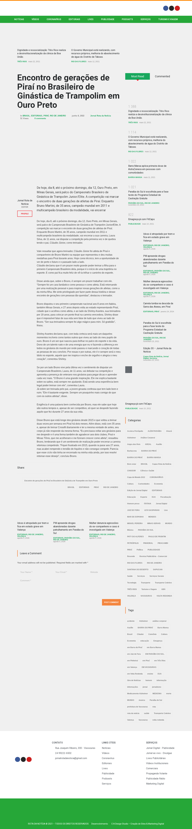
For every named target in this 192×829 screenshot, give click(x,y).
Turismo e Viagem (168, 19)
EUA (154, 497)
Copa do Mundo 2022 (136, 477)
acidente (131, 621)
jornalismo (156, 687)
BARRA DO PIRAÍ (148, 451)
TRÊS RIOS (22, 62)
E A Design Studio (120, 824)
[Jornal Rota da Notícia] (24, 189)
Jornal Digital (161, 504)
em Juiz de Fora (134, 654)
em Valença (132, 667)
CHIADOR (131, 471)
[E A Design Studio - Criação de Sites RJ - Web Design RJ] (110, 824)
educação (144, 641)
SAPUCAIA (158, 569)
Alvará (169, 431)
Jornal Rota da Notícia (100, 116)
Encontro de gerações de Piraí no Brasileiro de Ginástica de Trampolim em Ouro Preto (68, 91)
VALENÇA (21, 536)
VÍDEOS (35, 19)
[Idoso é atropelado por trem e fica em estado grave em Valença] (33, 506)
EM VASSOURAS (149, 667)
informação (161, 680)
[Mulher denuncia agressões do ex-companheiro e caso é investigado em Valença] (105, 506)
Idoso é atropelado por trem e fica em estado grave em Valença (33, 526)
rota (154, 707)
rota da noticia (133, 713)
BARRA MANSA (135, 177)
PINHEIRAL (148, 543)
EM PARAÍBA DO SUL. (154, 654)
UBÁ (163, 589)
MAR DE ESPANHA (135, 517)
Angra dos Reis (133, 444)
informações (132, 687)
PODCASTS (127, 19)
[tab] (137, 77)
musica (142, 700)
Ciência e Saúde (147, 471)
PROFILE (25, 214)
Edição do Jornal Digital (137, 490)
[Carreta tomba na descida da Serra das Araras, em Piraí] (132, 309)
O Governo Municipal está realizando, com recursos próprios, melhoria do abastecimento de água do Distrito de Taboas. (95, 53)
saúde (146, 713)
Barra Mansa (163, 628)
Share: (21, 467)
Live (166, 510)
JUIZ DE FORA (133, 510)
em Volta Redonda (135, 674)
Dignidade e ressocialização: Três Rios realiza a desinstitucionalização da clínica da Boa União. (41, 53)
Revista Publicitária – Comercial (153, 556)
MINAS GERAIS (153, 523)
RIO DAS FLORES (78, 62)
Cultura (130, 484)
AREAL (148, 444)
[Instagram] (171, 8)
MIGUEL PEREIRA (135, 523)
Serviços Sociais (157, 576)
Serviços (153, 358)
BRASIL (26, 116)
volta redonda (158, 720)
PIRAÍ (46, 116)
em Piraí (146, 661)
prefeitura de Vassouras (137, 707)
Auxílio (159, 444)
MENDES (152, 517)
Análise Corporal (148, 438)
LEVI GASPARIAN (151, 510)
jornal (145, 687)
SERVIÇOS (146, 19)
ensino (150, 674)
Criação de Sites (138, 824)
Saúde (130, 576)
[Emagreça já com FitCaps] (147, 382)
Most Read (137, 76)
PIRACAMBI (163, 543)
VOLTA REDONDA (164, 596)
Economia (158, 484)
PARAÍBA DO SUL (72, 538)
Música (130, 530)
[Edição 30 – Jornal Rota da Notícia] (132, 354)
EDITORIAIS (74, 19)
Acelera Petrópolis (135, 431)
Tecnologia (131, 583)
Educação (131, 497)
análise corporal (159, 621)
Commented (162, 76)
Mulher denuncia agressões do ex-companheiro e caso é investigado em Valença (104, 526)
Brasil (129, 634)
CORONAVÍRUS (54, 19)
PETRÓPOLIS (133, 543)
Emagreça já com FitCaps (141, 219)
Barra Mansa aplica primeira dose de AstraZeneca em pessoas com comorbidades (147, 169)
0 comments (40, 118)
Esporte (143, 497)
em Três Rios (159, 661)
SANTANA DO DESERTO (137, 569)
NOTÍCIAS (19, 19)
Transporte (145, 583)
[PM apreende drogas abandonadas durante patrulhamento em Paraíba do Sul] (69, 506)
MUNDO (168, 523)
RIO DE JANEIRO (58, 116)
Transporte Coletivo (163, 583)
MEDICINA (157, 694)
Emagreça (157, 641)
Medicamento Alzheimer (137, 694)
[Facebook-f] (165, 8)
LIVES (90, 19)
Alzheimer (131, 438)
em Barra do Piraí (134, 647)
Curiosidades (144, 484)
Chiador (140, 634)
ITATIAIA (147, 504)
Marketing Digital (156, 824)
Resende (131, 556)
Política (140, 550)
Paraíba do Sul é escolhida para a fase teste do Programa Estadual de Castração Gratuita (148, 195)
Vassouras (143, 720)
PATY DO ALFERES (135, 537)
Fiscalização (165, 497)
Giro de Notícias (134, 680)
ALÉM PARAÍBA (155, 431)
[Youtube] (177, 8)
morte (168, 694)
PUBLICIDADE (107, 19)
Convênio (152, 634)
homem (149, 680)
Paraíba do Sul (156, 700)
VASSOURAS (146, 596)
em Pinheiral (132, 661)
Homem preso (133, 504)
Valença (130, 720)
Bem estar (131, 464)
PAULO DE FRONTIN (157, 537)
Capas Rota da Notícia (152, 356)
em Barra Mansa (154, 647)
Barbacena (132, 451)
